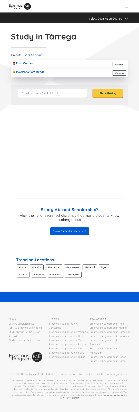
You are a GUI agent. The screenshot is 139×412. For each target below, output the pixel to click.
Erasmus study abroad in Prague (67, 344)
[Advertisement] (69, 171)
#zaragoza (73, 274)
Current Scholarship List (21, 323)
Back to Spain (33, 55)
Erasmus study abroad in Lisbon (108, 356)
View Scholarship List (69, 231)
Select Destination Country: (107, 18)
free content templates (113, 395)
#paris (22, 267)
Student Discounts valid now (24, 340)
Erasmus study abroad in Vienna (67, 340)
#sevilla (23, 274)
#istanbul (90, 267)
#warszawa (72, 267)
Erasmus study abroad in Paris (107, 323)
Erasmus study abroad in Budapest (110, 336)
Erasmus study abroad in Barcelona (110, 332)
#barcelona (53, 267)
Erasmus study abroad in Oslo (66, 348)
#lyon (104, 267)
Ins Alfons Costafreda (30, 72)
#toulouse (55, 274)
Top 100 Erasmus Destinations (25, 327)
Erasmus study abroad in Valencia (68, 332)
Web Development (71, 397)
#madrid (36, 267)
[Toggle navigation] (126, 6)
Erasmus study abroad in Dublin (67, 356)
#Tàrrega (119, 64)
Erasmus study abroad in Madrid (108, 327)
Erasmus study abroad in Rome (107, 361)
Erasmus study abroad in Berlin (66, 336)
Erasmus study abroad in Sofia (66, 352)
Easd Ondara (24, 63)
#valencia (38, 274)
